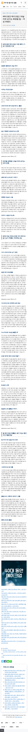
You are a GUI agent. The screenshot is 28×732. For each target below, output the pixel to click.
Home (4, 13)
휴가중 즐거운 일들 (10, 2)
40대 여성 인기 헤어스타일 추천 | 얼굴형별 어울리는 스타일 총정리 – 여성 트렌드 (14, 691)
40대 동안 (5, 650)
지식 (11, 6)
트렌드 (19, 6)
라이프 (15, 6)
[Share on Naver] (8, 662)
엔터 (7, 6)
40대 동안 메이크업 (12, 650)
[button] (21, 3)
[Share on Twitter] (2, 662)
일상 (10, 13)
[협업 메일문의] (18, 717)
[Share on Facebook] (5, 662)
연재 (4, 6)
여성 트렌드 (14, 13)
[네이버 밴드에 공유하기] (11, 662)
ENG (24, 6)
